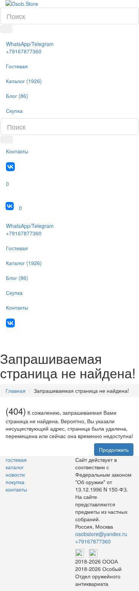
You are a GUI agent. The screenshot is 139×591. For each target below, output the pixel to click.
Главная (16, 390)
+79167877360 (93, 541)
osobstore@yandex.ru (101, 534)
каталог (15, 467)
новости (15, 474)
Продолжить (114, 449)
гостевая (16, 459)
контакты (16, 489)
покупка (15, 482)
